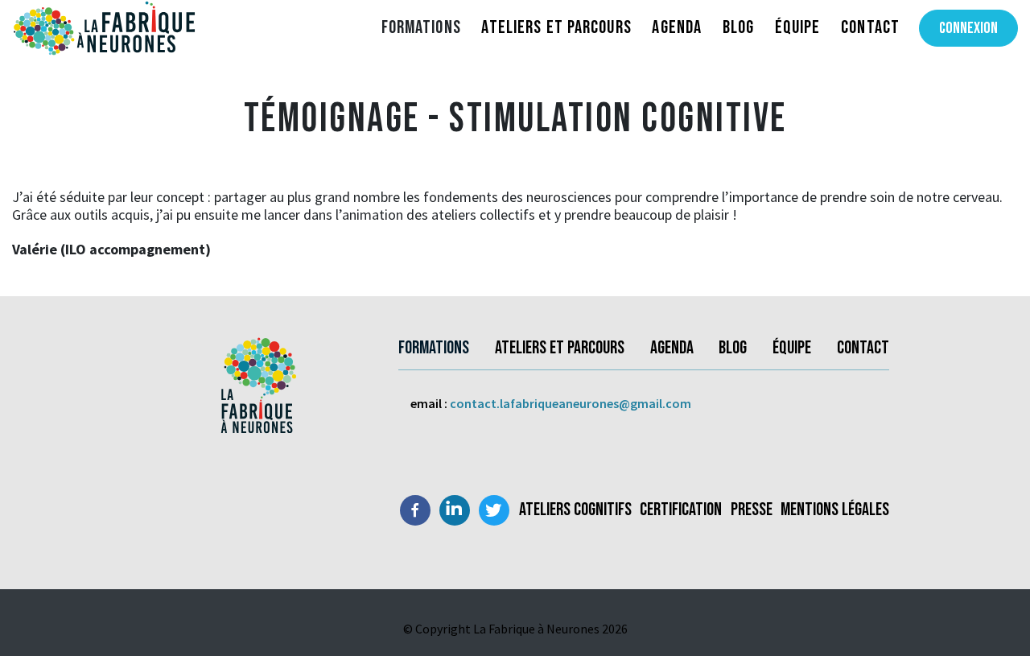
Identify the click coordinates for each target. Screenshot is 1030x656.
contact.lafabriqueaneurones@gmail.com (570, 403)
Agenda (677, 27)
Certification (681, 510)
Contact (870, 27)
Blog (738, 27)
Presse (751, 510)
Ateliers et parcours (556, 27)
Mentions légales (835, 510)
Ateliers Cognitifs (575, 510)
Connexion (968, 28)
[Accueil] (185, 28)
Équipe (798, 27)
